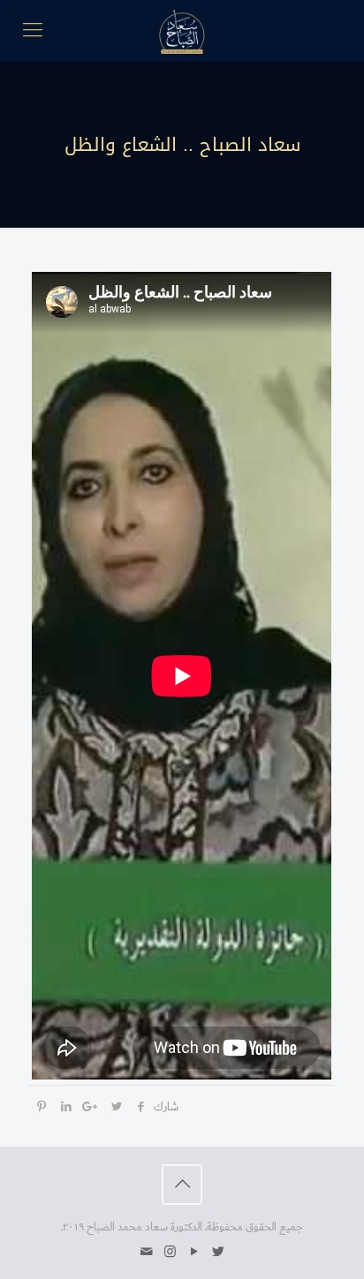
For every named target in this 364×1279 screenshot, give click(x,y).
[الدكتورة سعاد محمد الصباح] (182, 31)
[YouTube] (194, 1252)
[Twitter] (218, 1252)
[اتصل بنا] (146, 1252)
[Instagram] (170, 1252)
